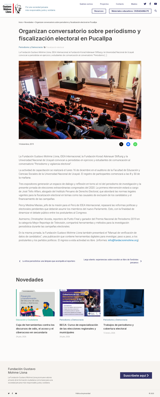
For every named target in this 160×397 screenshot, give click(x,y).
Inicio (21, 22)
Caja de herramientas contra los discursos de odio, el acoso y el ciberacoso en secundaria (35, 328)
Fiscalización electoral (55, 47)
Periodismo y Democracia (31, 47)
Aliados (134, 4)
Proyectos (104, 4)
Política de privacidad (83, 393)
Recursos (99, 11)
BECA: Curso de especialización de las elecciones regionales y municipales (79, 328)
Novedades (28, 22)
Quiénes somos (86, 4)
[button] (155, 11)
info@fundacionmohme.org (123, 240)
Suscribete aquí (135, 375)
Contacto (120, 4)
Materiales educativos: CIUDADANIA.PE (130, 11)
